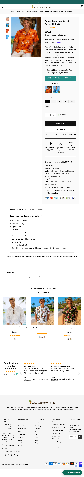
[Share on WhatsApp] (54, 134)
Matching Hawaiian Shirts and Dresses (27, 11)
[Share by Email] (57, 134)
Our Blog (21, 443)
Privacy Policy (56, 439)
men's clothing (50, 184)
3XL (47, 106)
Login (20, 440)
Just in (37, 423)
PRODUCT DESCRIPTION (18, 210)
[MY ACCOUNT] (76, 6)
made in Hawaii (65, 181)
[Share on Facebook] (46, 134)
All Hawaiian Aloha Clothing (55, 168)
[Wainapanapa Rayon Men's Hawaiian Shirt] (42, 311)
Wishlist (20, 437)
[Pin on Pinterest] (51, 134)
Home (12, 11)
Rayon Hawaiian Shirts (53, 176)
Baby (36, 434)
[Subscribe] (80, 437)
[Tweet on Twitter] (49, 134)
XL (66, 101)
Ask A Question (70, 134)
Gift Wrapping (56, 433)
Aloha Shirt (54, 181)
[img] (11, 371)
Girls (36, 437)
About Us (21, 423)
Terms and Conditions (58, 424)
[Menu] (2, 6)
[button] (80, 6)
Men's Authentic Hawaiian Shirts (57, 174)
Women (37, 428)
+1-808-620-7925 (9, 445)
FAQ (19, 431)
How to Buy (55, 447)
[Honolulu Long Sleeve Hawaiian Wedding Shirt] (14, 311)
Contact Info (22, 428)
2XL (72, 101)
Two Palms (49, 179)
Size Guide (21, 434)
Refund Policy (56, 436)
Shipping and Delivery (58, 427)
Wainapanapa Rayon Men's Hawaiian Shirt (42, 327)
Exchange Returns (57, 430)
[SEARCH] (6, 6)
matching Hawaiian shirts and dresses (24, 409)
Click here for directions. (42, 413)
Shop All (37, 443)
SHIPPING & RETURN (36, 210)
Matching (38, 426)
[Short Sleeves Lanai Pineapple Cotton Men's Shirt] (69, 311)
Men (36, 431)
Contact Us (21, 426)
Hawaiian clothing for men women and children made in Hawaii (58, 407)
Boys (36, 440)
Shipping (48, 35)
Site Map (21, 446)
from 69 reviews (10, 374)
